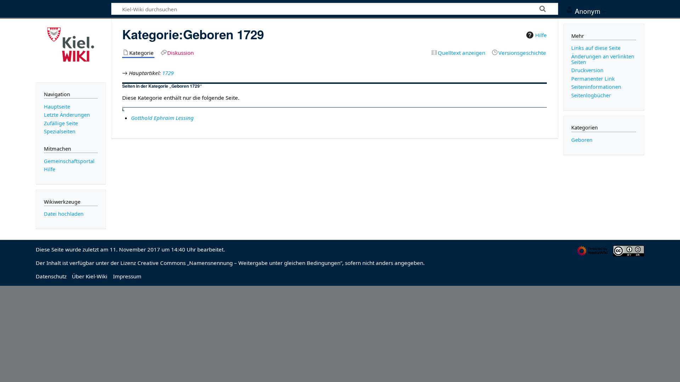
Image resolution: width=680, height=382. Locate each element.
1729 (168, 72)
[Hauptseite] (71, 50)
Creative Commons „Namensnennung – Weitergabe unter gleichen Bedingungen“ (239, 262)
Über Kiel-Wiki (89, 276)
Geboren (582, 140)
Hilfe (541, 35)
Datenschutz (51, 276)
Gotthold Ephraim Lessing (162, 117)
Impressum (127, 276)
